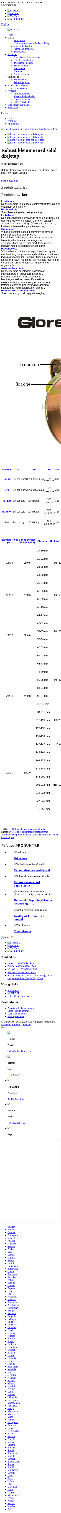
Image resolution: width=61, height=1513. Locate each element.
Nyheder (12, 90)
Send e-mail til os (9, 180)
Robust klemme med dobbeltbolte (28, 829)
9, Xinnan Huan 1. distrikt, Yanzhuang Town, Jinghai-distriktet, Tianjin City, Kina (30, 977)
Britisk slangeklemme (24, 60)
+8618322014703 (16, 1122)
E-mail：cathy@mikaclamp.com (24, 963)
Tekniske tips (20, 79)
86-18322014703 (16, 1099)
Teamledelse (20, 51)
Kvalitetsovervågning (18, 85)
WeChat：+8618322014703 (22, 972)
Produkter (12, 54)
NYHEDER (14, 993)
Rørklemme (19, 68)
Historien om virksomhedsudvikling (31, 43)
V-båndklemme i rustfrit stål (32, 870)
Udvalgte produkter (10, 1024)
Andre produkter (22, 74)
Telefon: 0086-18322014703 (22, 966)
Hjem (10, 35)
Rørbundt (18, 71)
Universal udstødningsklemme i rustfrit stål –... (33, 902)
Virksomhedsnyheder (24, 96)
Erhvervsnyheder (22, 102)
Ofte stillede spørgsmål (19, 104)
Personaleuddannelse (24, 49)
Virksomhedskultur (23, 46)
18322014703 (14, 1075)
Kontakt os (13, 107)
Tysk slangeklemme (23, 62)
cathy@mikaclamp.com (19, 1051)
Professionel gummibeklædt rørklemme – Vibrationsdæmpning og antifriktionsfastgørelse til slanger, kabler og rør (29, 834)
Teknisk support (22, 82)
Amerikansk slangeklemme (27, 57)
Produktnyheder (22, 93)
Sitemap (26, 1024)
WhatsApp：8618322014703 (22, 969)
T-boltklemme (22, 931)
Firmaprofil (19, 40)
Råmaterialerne (21, 88)
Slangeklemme (21, 65)
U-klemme (20, 858)
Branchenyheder (22, 99)
